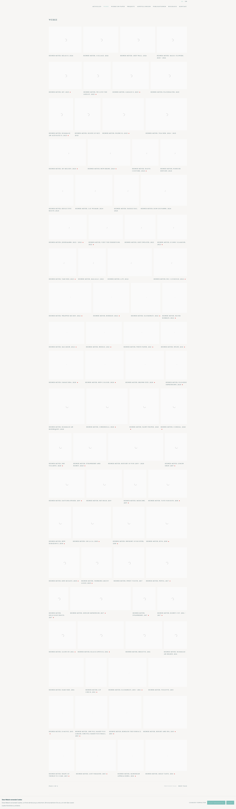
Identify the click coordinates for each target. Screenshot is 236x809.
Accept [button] (230, 802)
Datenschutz (134, 420)
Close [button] (138, 383)
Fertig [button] (101, 408)
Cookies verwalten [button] (197, 802)
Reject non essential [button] (216, 802)
